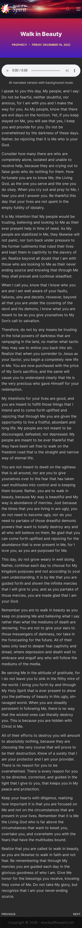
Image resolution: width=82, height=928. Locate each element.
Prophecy (19, 44)
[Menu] (78, 9)
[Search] (67, 9)
